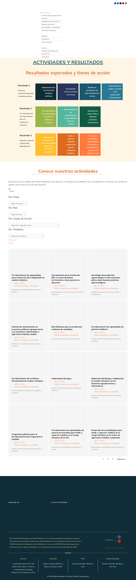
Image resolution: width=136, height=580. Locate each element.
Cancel (11, 243)
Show (12, 240)
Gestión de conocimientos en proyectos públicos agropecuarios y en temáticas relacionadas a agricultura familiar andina (27, 330)
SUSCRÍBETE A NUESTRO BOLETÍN (114, 548)
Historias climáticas (48, 30)
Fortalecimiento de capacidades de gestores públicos (107, 328)
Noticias (44, 36)
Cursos (44, 48)
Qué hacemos (45, 13)
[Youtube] (123, 3)
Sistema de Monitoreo (49, 51)
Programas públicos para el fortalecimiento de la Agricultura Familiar (27, 436)
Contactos (45, 57)
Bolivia (16, 286)
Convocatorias (46, 42)
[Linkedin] (118, 3)
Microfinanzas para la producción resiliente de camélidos (67, 328)
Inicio (41, 7)
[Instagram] (120, 3)
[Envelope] (126, 3)
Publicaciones (45, 33)
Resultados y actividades (29, 286)
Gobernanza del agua (61, 378)
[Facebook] (115, 3)
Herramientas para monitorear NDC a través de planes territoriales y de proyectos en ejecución (66, 279)
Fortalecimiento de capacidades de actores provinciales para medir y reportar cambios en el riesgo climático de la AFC (68, 434)
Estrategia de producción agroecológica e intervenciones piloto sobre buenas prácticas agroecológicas (105, 279)
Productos (45, 39)
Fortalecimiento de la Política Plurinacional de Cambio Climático (27, 379)
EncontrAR (45, 54)
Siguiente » (121, 459)
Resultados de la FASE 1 (50, 21)
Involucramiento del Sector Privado (51, 17)
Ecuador (57, 443)
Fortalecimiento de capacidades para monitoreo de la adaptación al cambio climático (28, 277)
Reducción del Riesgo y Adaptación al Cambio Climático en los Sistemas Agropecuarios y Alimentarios (107, 382)
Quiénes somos (45, 10)
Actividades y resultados (50, 27)
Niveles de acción (48, 24)
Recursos (43, 45)
